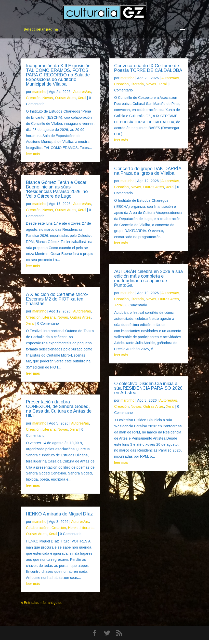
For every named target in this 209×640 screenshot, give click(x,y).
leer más (33, 154)
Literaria (49, 317)
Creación (33, 98)
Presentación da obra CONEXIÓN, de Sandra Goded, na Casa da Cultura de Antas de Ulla (59, 408)
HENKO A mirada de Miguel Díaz (59, 513)
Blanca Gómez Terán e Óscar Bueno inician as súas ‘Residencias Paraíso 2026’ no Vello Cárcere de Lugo (57, 189)
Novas (48, 98)
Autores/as (82, 92)
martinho (39, 92)
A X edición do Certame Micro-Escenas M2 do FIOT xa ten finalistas (57, 299)
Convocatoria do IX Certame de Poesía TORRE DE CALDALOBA (148, 68)
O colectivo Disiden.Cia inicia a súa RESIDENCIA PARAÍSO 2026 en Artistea (148, 388)
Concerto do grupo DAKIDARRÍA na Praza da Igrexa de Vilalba (147, 171)
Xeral (82, 98)
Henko (73, 528)
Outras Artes (65, 98)
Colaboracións (37, 528)
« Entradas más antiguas (41, 603)
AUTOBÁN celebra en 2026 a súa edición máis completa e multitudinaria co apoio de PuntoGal (148, 278)
